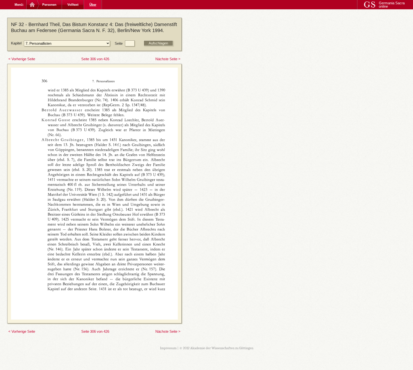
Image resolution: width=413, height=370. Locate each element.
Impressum (168, 348)
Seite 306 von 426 (95, 59)
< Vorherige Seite (21, 59)
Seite (119, 43)
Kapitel (16, 43)
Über (92, 4)
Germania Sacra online (392, 4)
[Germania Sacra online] (31, 4)
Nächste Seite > (167, 59)
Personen (49, 4)
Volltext (72, 4)
